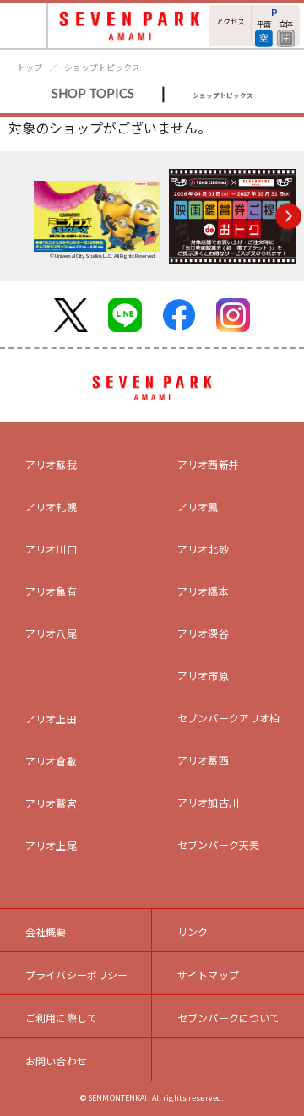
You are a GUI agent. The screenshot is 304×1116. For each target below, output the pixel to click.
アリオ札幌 (51, 506)
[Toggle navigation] (24, 25)
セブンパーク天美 (218, 844)
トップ (29, 67)
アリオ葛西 (203, 760)
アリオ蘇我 (51, 464)
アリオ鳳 (198, 506)
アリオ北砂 (203, 549)
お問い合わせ (56, 1060)
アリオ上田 (51, 718)
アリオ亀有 (51, 591)
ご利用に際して (61, 1017)
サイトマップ (208, 974)
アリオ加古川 (208, 802)
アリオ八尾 (51, 633)
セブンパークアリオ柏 (228, 717)
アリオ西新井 (208, 464)
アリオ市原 (203, 675)
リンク (192, 931)
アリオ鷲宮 (51, 803)
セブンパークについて (228, 1017)
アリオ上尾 (51, 845)
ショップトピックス (102, 67)
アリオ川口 (51, 549)
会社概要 (46, 931)
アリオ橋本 (203, 591)
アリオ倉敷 (51, 761)
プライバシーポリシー (76, 974)
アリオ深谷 (203, 633)
